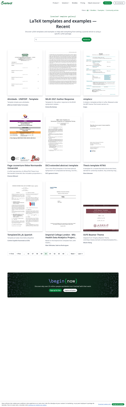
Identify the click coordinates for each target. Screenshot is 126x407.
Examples (101, 10)
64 (63, 254)
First (11, 254)
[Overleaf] (6, 3)
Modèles (93, 10)
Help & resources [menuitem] (93, 3)
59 (41, 254)
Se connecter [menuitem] (119, 3)
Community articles (112, 10)
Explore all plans (70, 290)
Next (73, 254)
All (88, 10)
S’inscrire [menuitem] (107, 3)
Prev (19, 254)
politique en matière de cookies (37, 405)
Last (80, 254)
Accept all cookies (118, 404)
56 (28, 254)
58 (37, 254)
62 (54, 254)
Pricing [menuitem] (82, 3)
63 (59, 254)
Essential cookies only (104, 404)
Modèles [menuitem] (75, 3)
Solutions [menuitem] (65, 3)
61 (50, 254)
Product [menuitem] (55, 3)
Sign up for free (55, 290)
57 (33, 254)
